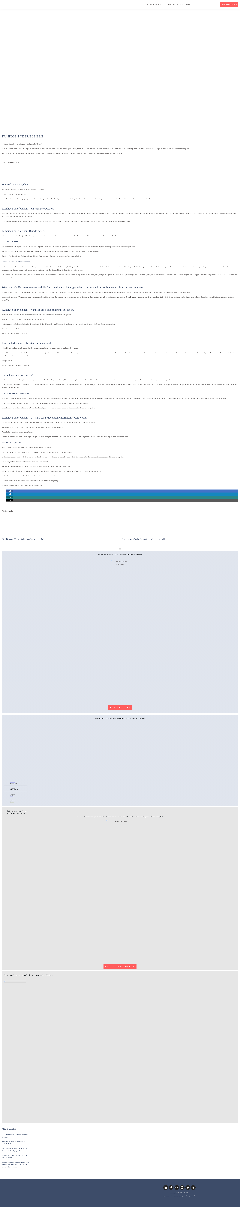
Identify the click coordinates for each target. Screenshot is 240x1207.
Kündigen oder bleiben (22, 136)
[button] (9, 491)
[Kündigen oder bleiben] (120, 69)
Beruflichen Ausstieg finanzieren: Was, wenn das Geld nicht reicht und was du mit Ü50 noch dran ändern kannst (15, 1164)
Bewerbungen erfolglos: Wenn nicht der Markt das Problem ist (145, 539)
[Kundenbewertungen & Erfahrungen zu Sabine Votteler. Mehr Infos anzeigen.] (61, 1197)
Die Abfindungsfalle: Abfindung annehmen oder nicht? (23, 539)
